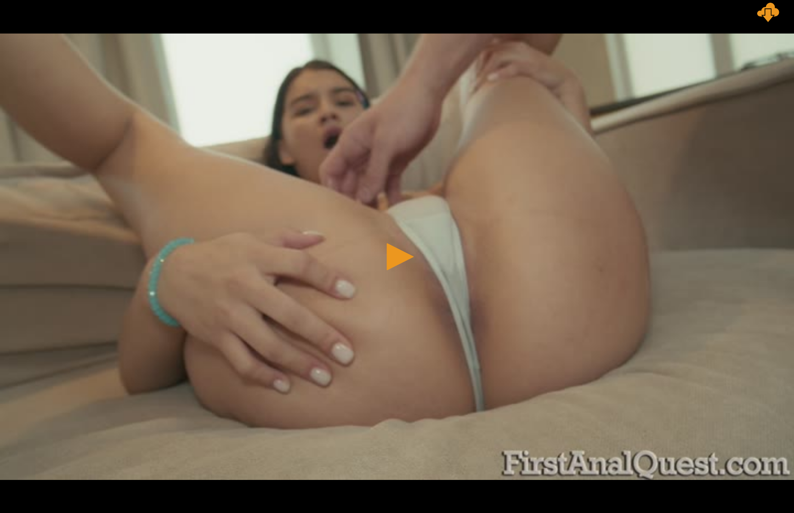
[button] (397, 257)
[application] (397, 256)
